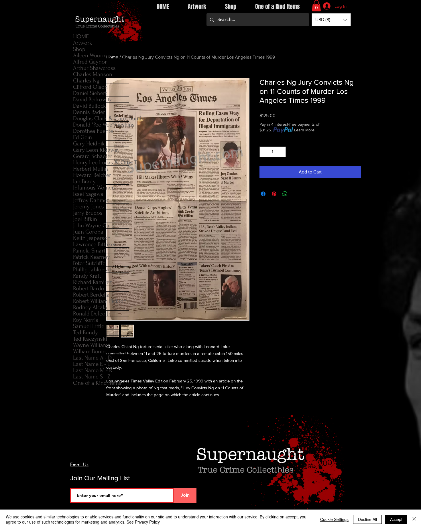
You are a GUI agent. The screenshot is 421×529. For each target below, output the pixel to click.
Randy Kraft (87, 276)
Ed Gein (82, 137)
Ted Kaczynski (90, 339)
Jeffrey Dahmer (91, 200)
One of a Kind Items (97, 383)
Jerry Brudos (88, 213)
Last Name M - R (92, 370)
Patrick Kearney (91, 257)
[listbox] (331, 19)
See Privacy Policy (143, 522)
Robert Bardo (88, 288)
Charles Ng (86, 81)
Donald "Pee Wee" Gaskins (101, 125)
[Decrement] (263, 152)
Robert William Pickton (100, 301)
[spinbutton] (272, 152)
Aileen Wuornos (92, 55)
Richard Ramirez (92, 282)
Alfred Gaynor (90, 62)
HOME (81, 36)
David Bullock (89, 106)
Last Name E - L (91, 364)
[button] (316, 5)
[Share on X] (295, 193)
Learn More (304, 130)
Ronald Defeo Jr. (92, 314)
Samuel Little (88, 326)
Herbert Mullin (90, 169)
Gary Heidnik (89, 144)
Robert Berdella (91, 295)
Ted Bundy (85, 332)
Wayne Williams (91, 345)
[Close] (414, 519)
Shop (79, 49)
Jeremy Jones (88, 207)
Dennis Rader (89, 112)
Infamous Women (94, 188)
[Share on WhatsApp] (285, 193)
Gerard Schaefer (92, 156)
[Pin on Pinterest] (274, 193)
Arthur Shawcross (94, 68)
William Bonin (89, 351)
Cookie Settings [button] (334, 519)
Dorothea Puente (93, 131)
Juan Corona (88, 232)
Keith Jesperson (92, 238)
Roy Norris (85, 320)
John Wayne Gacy (94, 225)
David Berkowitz (92, 99)
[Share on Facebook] (263, 193)
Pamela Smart (89, 251)
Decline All (367, 519)
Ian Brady (84, 181)
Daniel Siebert (90, 93)
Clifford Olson (90, 87)
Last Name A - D (92, 358)
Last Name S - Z (91, 377)
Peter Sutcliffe (89, 263)
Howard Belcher (92, 175)
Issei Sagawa (88, 194)
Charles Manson (92, 74)
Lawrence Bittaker (94, 244)
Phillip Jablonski (92, 270)
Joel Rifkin (85, 219)
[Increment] (281, 152)
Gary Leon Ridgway (96, 150)
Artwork (82, 43)
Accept (396, 519)
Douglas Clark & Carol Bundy (101, 118)
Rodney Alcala (90, 307)
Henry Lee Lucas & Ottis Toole (101, 162)
